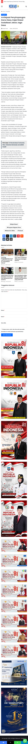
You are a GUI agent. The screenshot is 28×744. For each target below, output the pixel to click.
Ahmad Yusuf (5, 28)
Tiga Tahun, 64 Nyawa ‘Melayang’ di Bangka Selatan (21, 259)
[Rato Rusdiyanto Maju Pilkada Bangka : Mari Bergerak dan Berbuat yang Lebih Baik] (21, 270)
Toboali (20, 230)
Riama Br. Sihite (10, 230)
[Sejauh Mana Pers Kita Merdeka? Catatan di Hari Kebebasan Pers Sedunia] (7, 270)
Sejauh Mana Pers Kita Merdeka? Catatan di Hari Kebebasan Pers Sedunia (7, 277)
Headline (8, 11)
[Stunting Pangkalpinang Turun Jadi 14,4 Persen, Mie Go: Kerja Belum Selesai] (7, 252)
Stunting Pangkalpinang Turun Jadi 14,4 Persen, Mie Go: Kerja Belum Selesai (7, 260)
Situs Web (3, 323)
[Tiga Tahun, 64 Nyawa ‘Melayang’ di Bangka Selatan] (21, 252)
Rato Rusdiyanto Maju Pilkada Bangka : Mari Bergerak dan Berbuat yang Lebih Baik (21, 277)
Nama (3, 310)
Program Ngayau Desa (14, 227)
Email (3, 316)
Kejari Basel (14, 224)
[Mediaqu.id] (14, 6)
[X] (7, 235)
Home (3, 11)
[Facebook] (3, 235)
